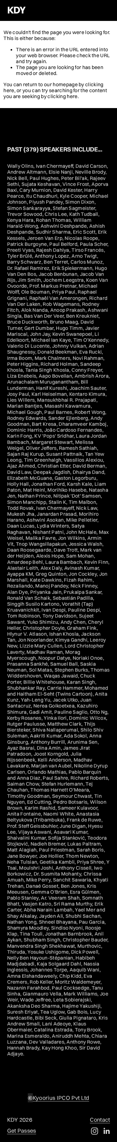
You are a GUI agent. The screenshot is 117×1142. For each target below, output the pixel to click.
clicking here (62, 96)
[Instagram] (94, 1131)
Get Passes (21, 1130)
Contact (100, 1119)
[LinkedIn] (106, 1131)
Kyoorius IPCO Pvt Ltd (61, 1098)
